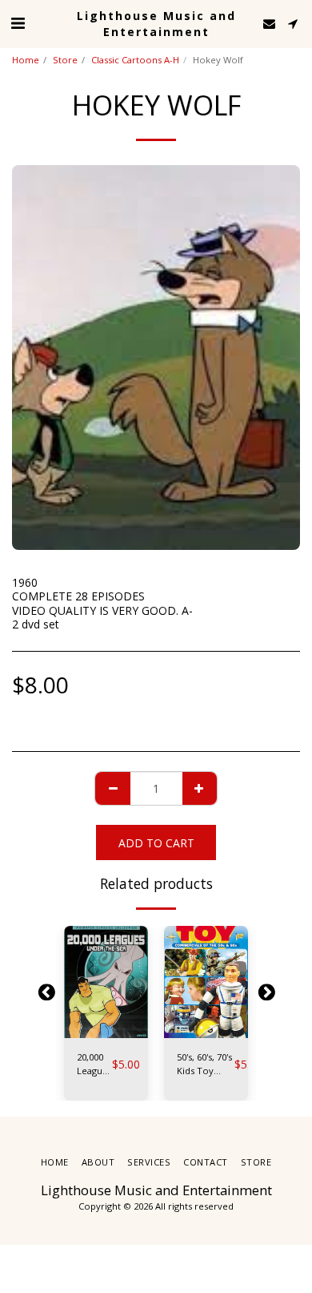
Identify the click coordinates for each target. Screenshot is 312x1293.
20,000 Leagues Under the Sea (94, 1064)
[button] (17, 22)
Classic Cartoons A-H (135, 60)
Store (65, 60)
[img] (106, 982)
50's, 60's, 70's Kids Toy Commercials (205, 1064)
